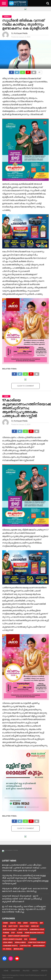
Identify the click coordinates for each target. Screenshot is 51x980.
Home (6, 971)
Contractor (25, 946)
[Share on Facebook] (11, 71)
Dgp (13, 933)
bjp (41, 923)
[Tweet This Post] (16, 71)
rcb (4, 926)
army (25, 923)
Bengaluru (18, 949)
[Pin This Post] (28, 71)
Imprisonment (39, 946)
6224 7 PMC (24, 926)
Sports (44, 971)
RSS (19, 923)
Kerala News (20, 942)
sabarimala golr (37, 929)
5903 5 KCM (23, 929)
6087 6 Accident (9, 929)
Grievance (15, 971)
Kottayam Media (20, 33)
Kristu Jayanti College (12, 939)
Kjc (25, 939)
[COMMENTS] (39, 71)
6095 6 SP (35, 926)
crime (5, 923)
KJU (4, 936)
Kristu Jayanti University (18, 936)
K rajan (33, 939)
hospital (34, 923)
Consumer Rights (10, 946)
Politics (26, 971)
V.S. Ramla (7, 949)
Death (12, 923)
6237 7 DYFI (13, 926)
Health (35, 971)
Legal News (7, 942)
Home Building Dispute (34, 933)
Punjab (6, 933)
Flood (19, 933)
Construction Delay (36, 942)
